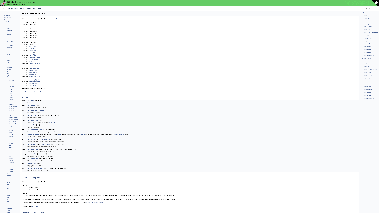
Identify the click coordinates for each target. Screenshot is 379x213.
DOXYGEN (356, 3)
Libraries (28, 8)
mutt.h (31, 53)
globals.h (33, 70)
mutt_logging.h (34, 79)
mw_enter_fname (33, 134)
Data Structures (11, 8)
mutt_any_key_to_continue (36, 130)
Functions (364, 12)
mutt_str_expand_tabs (34, 168)
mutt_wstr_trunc (32, 149)
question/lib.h (34, 68)
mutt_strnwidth (32, 159)
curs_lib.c (34, 206)
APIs (33, 8)
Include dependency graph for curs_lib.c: (34, 88)
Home (3, 8)
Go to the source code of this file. (32, 92)
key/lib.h (33, 66)
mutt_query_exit (32, 120)
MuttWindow (46, 139)
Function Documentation (368, 61)
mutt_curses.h (34, 77)
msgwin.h (32, 74)
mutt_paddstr (32, 144)
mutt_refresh (31, 105)
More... (58, 19)
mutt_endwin (31, 125)
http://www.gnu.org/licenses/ (95, 202)
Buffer (59, 134)
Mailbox (82, 134)
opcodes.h (33, 83)
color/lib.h (33, 59)
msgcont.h (33, 72)
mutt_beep (30, 101)
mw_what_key (31, 163)
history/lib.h (34, 63)
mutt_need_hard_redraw (35, 110)
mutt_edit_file (32, 115)
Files (21, 8)
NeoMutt (52, 122)
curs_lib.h (33, 55)
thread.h (32, 85)
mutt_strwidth (32, 154)
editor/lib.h (34, 61)
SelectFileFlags (119, 134)
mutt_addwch (31, 139)
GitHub (39, 8)
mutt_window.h (34, 81)
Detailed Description (367, 58)
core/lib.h (33, 50)
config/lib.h (34, 48)
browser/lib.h (34, 57)
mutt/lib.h (33, 46)
